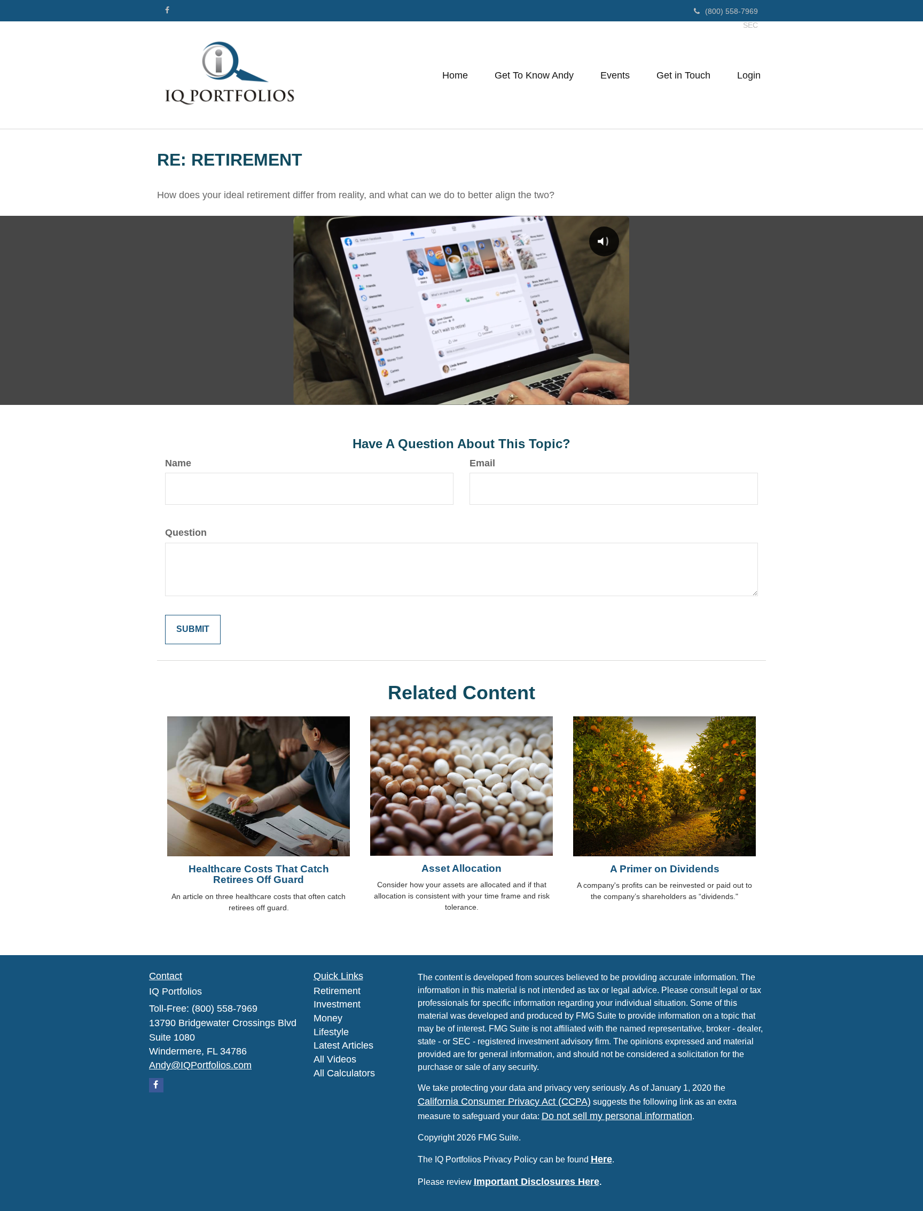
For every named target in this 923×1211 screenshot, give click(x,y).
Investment (337, 1004)
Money (328, 1018)
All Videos (335, 1059)
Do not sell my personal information (617, 1116)
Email (482, 463)
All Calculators (344, 1073)
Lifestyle (331, 1032)
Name (178, 463)
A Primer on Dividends (664, 868)
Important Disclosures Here (536, 1181)
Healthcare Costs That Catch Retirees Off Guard (259, 874)
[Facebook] (167, 10)
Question (186, 532)
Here (601, 1159)
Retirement (337, 991)
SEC (750, 25)
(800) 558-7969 (731, 11)
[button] (534, 75)
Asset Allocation (461, 868)
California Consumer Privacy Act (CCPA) (504, 1101)
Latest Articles (343, 1045)
